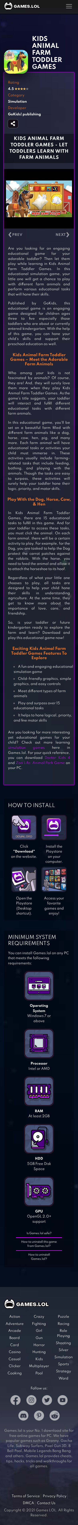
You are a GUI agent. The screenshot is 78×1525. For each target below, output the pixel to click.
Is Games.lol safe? (39, 1233)
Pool (39, 1373)
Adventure (15, 1324)
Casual (15, 1359)
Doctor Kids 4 (57, 758)
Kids (39, 1359)
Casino (15, 1352)
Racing (63, 1324)
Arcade (14, 1331)
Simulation (63, 1357)
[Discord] (23, 1416)
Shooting (63, 1343)
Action (14, 1317)
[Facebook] (15, 1401)
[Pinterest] (39, 1416)
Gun (39, 1338)
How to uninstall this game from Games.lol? (39, 1243)
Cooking (15, 1373)
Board (14, 1338)
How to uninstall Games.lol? (39, 1256)
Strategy (63, 1371)
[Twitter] (47, 1401)
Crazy (39, 1317)
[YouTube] (62, 1401)
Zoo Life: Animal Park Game (40, 763)
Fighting (39, 1324)
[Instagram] (31, 1401)
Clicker (15, 1366)
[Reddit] (54, 1416)
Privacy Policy (54, 1496)
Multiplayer (39, 1366)
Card (14, 1345)
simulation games (26, 747)
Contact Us (46, 1503)
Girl (39, 1331)
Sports (63, 1364)
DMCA (28, 1503)
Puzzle (63, 1317)
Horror (39, 1345)
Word (63, 1378)
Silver (63, 1350)
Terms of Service (26, 1496)
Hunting (39, 1352)
